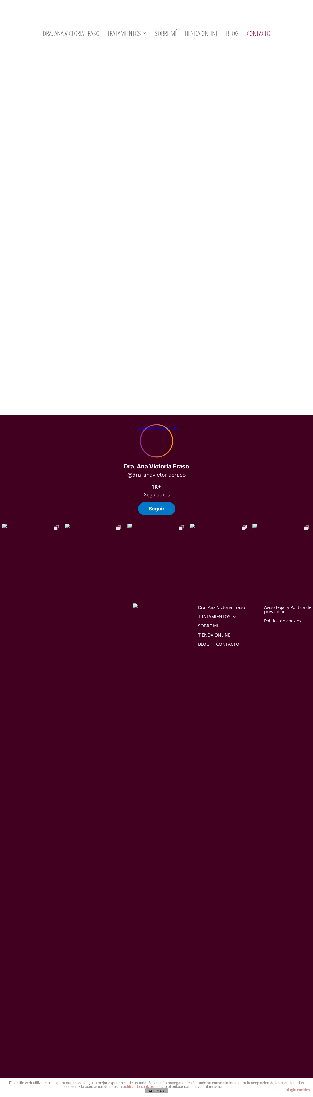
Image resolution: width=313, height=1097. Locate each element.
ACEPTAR (156, 1091)
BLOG (232, 34)
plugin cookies (298, 1090)
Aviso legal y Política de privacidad (287, 609)
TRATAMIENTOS (124, 34)
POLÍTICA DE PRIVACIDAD (136, 343)
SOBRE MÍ (165, 34)
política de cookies (138, 1086)
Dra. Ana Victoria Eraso (71, 34)
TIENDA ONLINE (201, 34)
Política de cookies (282, 621)
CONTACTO (258, 34)
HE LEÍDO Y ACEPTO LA (110, 343)
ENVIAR (246, 360)
